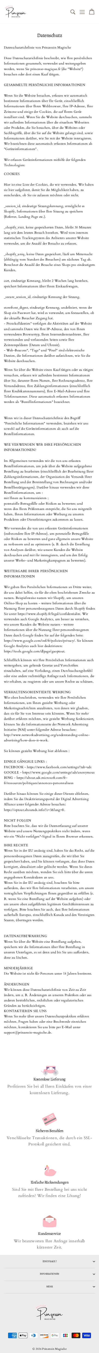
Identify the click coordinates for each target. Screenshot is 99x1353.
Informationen (49, 1274)
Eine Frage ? (50, 1261)
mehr (49, 1286)
